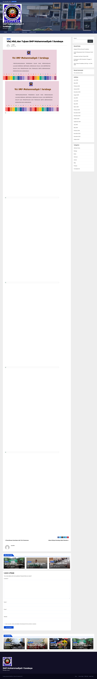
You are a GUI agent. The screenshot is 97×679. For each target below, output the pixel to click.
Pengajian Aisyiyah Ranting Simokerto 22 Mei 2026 (36, 563)
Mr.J (22, 676)
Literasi (75, 159)
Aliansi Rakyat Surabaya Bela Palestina (58, 540)
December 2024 (77, 112)
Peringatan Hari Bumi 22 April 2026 (81, 56)
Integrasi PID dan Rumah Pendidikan (81, 49)
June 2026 (76, 80)
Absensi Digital (16, 32)
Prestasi (75, 165)
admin (13, 44)
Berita (75, 153)
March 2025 (76, 106)
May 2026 (76, 83)
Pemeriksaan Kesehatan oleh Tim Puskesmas (17, 540)
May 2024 (76, 127)
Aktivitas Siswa (77, 148)
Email (5, 609)
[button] (93, 32)
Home (5, 32)
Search (75, 38)
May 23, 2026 (31, 647)
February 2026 (77, 86)
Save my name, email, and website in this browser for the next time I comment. (20, 623)
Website (5, 616)
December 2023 (77, 133)
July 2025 (76, 97)
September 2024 (77, 121)
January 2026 (76, 89)
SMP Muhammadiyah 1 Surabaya (17, 668)
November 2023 (77, 136)
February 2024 (77, 130)
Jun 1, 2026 (8, 647)
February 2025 (77, 109)
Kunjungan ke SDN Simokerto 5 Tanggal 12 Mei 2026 (14, 564)
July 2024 (76, 124)
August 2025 (76, 94)
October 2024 (76, 118)
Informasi (6, 561)
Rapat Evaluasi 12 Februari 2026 (58, 563)
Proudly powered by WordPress (8, 676)
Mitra (75, 162)
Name (5, 602)
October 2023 (76, 139)
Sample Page (32, 32)
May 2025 (76, 103)
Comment (6, 578)
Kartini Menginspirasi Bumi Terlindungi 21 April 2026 (36, 644)
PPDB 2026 (24, 32)
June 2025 (76, 100)
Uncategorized (77, 168)
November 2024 (77, 115)
